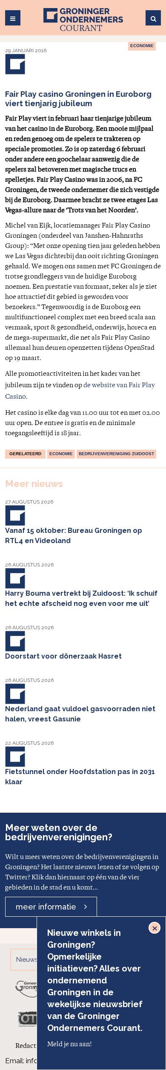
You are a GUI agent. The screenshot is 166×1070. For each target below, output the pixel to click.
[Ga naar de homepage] (83, 19)
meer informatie (46, 906)
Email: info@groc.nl (36, 1060)
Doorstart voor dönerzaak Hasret (63, 656)
